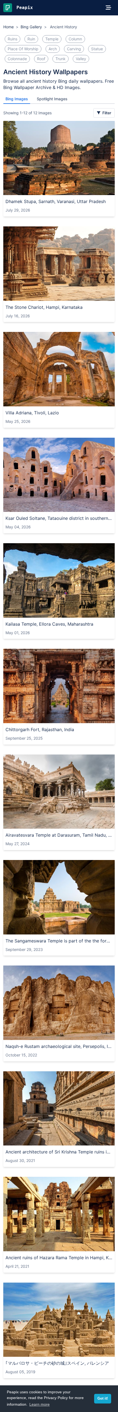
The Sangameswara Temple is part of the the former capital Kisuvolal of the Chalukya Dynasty (59, 941)
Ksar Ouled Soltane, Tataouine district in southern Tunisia (59, 518)
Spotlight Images (52, 98)
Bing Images (16, 98)
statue (97, 48)
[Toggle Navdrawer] (108, 8)
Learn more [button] (39, 1404)
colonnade (17, 58)
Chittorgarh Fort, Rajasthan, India (39, 729)
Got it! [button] (102, 1398)
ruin (31, 39)
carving (74, 48)
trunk (60, 58)
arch (53, 48)
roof (41, 58)
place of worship (23, 48)
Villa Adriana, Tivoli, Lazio (32, 412)
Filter (106, 112)
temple (51, 39)
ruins (12, 39)
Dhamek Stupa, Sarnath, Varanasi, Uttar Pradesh (55, 201)
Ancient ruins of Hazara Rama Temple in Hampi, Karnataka (59, 1257)
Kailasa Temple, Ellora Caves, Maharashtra (49, 624)
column (75, 39)
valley (81, 58)
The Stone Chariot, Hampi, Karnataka (44, 307)
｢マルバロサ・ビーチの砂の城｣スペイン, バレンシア (57, 1363)
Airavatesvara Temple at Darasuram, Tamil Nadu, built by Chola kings (59, 835)
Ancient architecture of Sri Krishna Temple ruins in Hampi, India (59, 1152)
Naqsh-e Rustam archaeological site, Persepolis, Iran (59, 1046)
